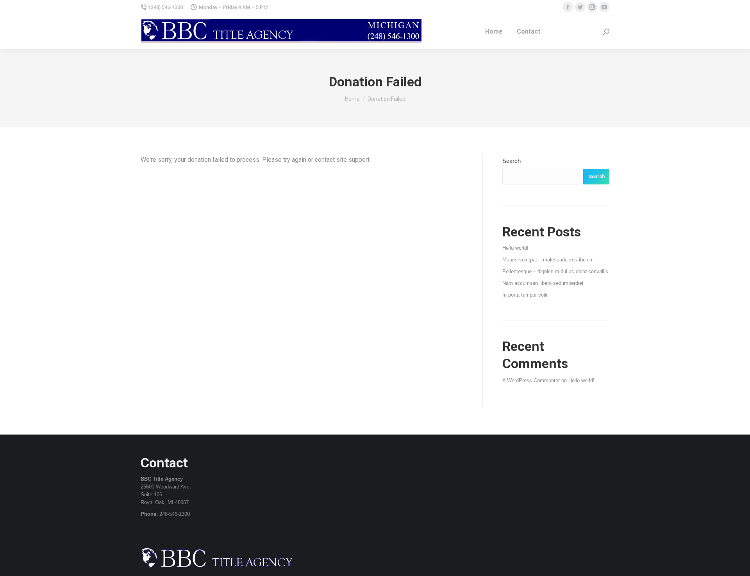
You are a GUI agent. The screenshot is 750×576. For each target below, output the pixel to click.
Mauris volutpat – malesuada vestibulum (548, 260)
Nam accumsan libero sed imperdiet (543, 283)
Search (511, 160)
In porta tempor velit (525, 295)
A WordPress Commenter (531, 380)
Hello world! (515, 248)
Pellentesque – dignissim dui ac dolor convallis (555, 271)
